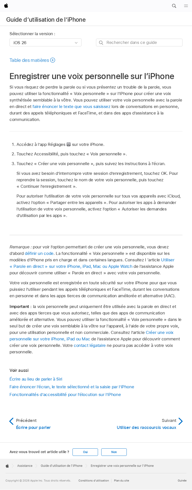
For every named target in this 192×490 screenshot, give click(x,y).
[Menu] (186, 6)
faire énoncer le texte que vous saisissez (71, 106)
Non (114, 452)
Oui (85, 452)
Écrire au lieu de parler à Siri (36, 379)
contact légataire (90, 345)
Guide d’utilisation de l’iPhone (46, 19)
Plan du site (121, 480)
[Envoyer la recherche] (101, 42)
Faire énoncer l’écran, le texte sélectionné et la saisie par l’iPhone (72, 386)
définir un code (39, 253)
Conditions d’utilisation (93, 480)
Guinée (182, 480)
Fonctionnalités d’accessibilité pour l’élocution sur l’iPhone (65, 394)
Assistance (24, 466)
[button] (174, 6)
